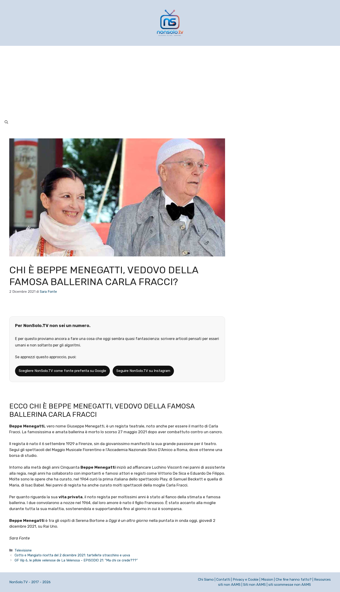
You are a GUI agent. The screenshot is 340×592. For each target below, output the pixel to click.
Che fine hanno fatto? (294, 579)
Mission (267, 579)
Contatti (223, 579)
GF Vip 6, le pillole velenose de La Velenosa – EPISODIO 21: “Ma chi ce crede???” (76, 560)
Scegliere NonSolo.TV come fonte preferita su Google (62, 371)
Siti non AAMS (254, 585)
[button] (6, 122)
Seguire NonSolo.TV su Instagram (143, 371)
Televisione (23, 550)
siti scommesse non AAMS (289, 585)
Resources (322, 579)
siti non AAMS (229, 585)
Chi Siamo (206, 579)
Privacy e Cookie (246, 579)
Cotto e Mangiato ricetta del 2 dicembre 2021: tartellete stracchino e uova (72, 555)
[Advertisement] (170, 80)
